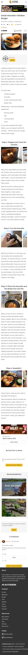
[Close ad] (25, 6)
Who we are (5, 626)
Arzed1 (4, 21)
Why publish (5, 617)
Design (4, 597)
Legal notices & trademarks (10, 651)
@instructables (8, 634)
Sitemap (4, 624)
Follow (12, 60)
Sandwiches (17, 21)
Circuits (4, 592)
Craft (3, 599)
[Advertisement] (14, 8)
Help (3, 621)
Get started (5, 619)
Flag (5, 554)
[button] (2, 2)
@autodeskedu (8, 637)
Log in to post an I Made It (14, 465)
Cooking (10, 21)
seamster (8, 541)
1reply (4, 560)
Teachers (4, 609)
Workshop (4, 594)
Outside (4, 606)
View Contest (14, 442)
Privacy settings (19, 646)
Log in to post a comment (14, 566)
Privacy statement (8, 646)
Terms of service (20, 644)
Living (3, 604)
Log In (14, 530)
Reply (14, 557)
